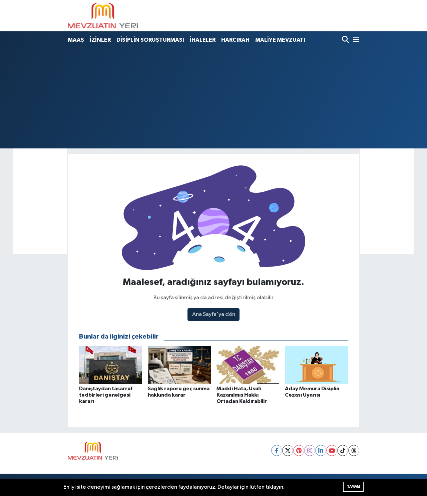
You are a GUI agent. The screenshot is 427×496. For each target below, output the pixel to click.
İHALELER (203, 40)
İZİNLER (100, 40)
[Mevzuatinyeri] (103, 15)
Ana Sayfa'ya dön (213, 314)
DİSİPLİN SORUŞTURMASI (150, 40)
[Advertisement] (213, 97)
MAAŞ (76, 40)
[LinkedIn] (320, 450)
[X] (287, 450)
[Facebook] (276, 450)
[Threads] (353, 450)
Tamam (353, 486)
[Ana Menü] (355, 40)
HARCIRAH (235, 40)
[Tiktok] (342, 450)
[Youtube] (331, 450)
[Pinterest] (298, 450)
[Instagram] (309, 450)
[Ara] (346, 40)
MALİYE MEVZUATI (280, 40)
